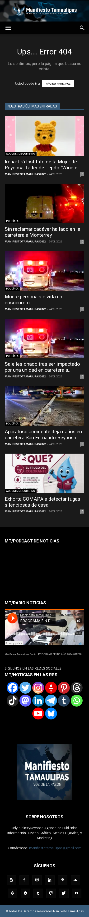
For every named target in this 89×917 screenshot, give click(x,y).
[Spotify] (12, 893)
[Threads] (77, 688)
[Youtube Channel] (38, 713)
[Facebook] (13, 688)
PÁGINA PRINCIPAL (58, 83)
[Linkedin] (38, 701)
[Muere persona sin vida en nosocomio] (44, 270)
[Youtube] (76, 893)
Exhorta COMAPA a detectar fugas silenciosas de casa (42, 502)
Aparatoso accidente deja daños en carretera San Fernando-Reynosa (43, 434)
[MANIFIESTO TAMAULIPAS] (44, 10)
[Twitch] (51, 893)
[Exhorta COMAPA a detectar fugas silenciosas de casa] (44, 473)
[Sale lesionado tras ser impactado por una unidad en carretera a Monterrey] (44, 338)
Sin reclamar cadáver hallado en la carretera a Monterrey (42, 232)
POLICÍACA (12, 221)
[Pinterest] (64, 688)
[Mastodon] (25, 701)
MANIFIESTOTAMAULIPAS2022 (25, 174)
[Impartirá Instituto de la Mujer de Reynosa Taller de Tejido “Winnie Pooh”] (44, 136)
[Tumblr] (64, 701)
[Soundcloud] (75, 880)
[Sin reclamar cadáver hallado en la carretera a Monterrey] (44, 203)
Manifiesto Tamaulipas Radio (20, 654)
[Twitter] (25, 688)
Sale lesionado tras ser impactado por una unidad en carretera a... (42, 367)
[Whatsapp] (77, 701)
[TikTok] (13, 701)
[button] (82, 27)
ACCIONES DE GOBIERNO (20, 153)
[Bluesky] (51, 713)
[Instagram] (38, 688)
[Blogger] (11, 880)
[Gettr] (51, 688)
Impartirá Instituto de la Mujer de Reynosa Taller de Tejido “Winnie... (43, 165)
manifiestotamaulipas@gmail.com (55, 848)
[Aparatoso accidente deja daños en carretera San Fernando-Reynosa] (44, 405)
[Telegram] (51, 701)
